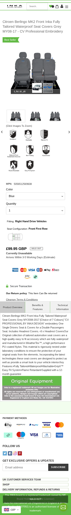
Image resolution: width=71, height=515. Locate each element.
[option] (16, 117)
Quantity (11, 203)
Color (9, 189)
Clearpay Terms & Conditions (22, 299)
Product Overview (12, 307)
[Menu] (66, 6)
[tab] (35, 479)
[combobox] (37, 6)
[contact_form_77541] (63, 507)
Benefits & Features (37, 307)
